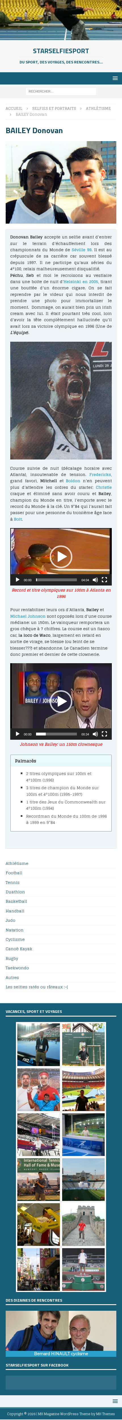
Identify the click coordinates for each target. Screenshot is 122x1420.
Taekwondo (17, 967)
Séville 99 (82, 249)
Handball (15, 910)
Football (14, 872)
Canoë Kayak (19, 948)
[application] (61, 556)
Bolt (18, 519)
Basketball (16, 901)
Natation (15, 929)
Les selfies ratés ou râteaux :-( (37, 986)
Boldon (73, 480)
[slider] (56, 579)
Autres (12, 977)
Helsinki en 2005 (81, 281)
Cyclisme (15, 939)
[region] (61, 1334)
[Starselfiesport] (61, 36)
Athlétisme (17, 863)
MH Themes (105, 1414)
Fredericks (100, 474)
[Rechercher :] (61, 91)
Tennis (13, 882)
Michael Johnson (28, 616)
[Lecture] (17, 580)
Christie (104, 487)
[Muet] (95, 580)
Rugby (12, 958)
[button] (61, 556)
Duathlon (15, 891)
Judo (10, 920)
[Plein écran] (104, 580)
